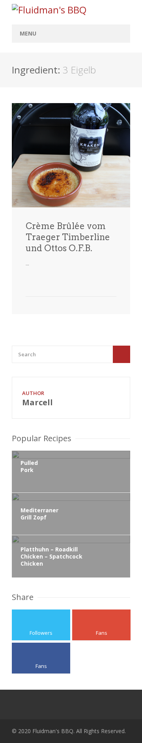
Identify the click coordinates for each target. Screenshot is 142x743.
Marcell (37, 402)
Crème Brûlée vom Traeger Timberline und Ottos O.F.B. (68, 237)
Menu (28, 33)
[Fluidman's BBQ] (71, 10)
